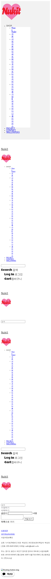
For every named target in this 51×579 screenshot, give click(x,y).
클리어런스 (12, 121)
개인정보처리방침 (8, 534)
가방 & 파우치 (12, 100)
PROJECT (10, 129)
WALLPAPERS (13, 132)
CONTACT (11, 131)
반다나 (12, 111)
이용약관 (4, 531)
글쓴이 (4, 513)
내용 (35, 513)
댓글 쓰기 (28, 519)
